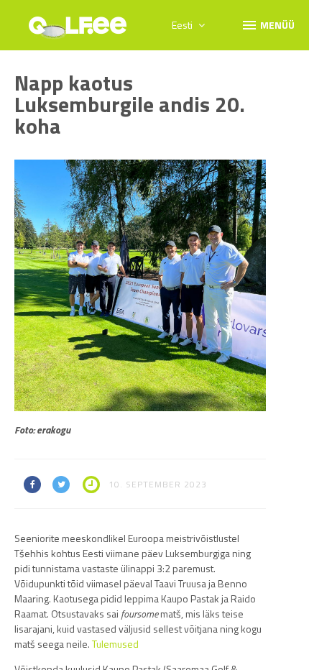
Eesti (183, 24)
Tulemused (115, 643)
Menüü (268, 24)
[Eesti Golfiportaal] (77, 30)
